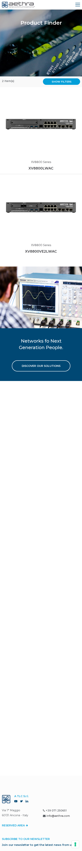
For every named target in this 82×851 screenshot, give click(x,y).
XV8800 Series (41, 162)
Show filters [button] (62, 81)
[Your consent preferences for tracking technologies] (75, 844)
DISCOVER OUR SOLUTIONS (41, 366)
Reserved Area (14, 825)
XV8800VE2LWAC (41, 251)
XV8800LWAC (41, 168)
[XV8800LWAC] (41, 124)
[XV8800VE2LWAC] (41, 207)
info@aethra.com (58, 816)
